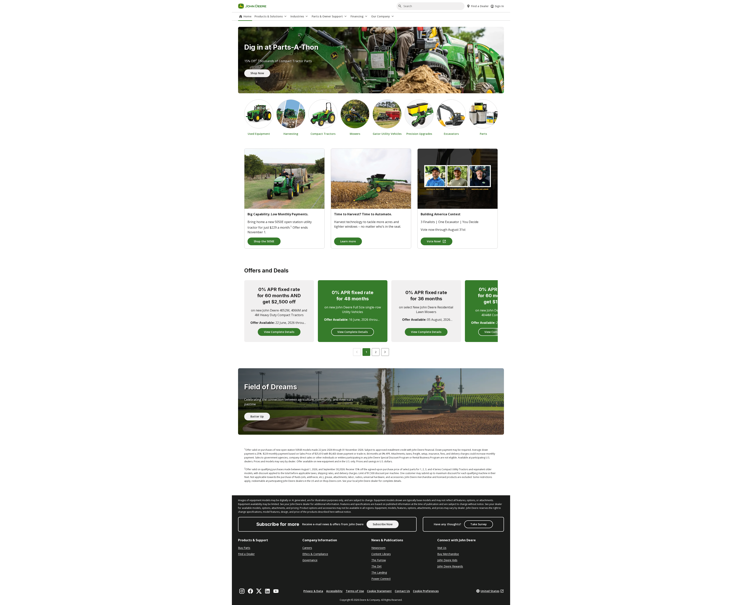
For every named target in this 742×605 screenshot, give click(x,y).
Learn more (348, 241)
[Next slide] (385, 352)
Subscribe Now (382, 524)
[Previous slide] (357, 352)
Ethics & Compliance (315, 554)
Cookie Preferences (426, 591)
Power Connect (381, 578)
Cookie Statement (379, 591)
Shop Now (257, 73)
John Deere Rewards (450, 566)
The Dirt (376, 566)
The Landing (379, 572)
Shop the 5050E (264, 241)
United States (490, 591)
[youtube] (276, 591)
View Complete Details (279, 332)
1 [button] (366, 352)
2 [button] (375, 352)
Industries (297, 16)
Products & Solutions (268, 16)
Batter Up (257, 416)
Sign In (499, 6)
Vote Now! (434, 241)
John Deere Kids (447, 560)
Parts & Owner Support (327, 16)
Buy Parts (244, 548)
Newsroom (378, 548)
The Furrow (378, 560)
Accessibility (334, 591)
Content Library (381, 554)
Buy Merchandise (448, 554)
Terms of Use (355, 591)
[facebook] (250, 591)
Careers (307, 548)
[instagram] (242, 591)
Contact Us (402, 591)
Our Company (380, 16)
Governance (309, 560)
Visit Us (441, 548)
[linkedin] (267, 591)
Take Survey (478, 524)
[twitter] (259, 591)
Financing (357, 16)
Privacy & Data (313, 591)
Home (247, 16)
